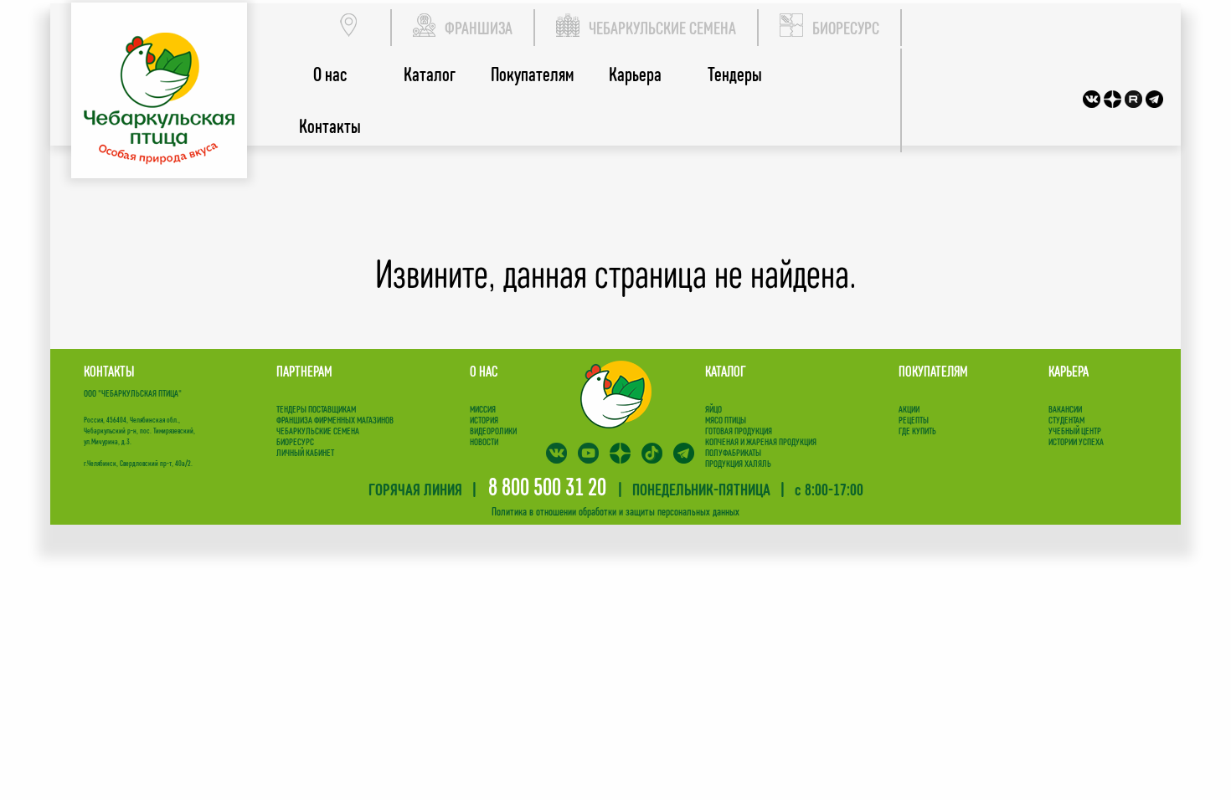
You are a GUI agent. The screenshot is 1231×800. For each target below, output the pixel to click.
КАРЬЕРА (1068, 371)
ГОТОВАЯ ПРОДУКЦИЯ (738, 430)
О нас (330, 74)
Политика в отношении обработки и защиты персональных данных (615, 511)
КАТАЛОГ (725, 371)
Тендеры (735, 74)
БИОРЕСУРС (845, 27)
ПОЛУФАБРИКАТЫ (733, 452)
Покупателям (532, 74)
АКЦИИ (909, 409)
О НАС (483, 371)
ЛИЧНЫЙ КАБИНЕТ (305, 452)
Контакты (330, 126)
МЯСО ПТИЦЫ (725, 419)
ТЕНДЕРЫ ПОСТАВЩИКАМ (316, 409)
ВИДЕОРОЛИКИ (493, 430)
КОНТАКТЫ (109, 371)
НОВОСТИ (484, 441)
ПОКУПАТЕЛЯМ (933, 371)
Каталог (430, 74)
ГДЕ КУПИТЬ (917, 430)
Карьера (635, 74)
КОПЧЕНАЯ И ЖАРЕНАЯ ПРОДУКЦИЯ (760, 441)
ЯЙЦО (713, 409)
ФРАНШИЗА (478, 27)
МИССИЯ (483, 409)
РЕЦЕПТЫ (914, 419)
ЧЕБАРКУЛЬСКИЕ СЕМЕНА (662, 27)
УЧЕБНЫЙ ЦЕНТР (1074, 430)
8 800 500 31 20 (547, 486)
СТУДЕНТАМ (1066, 419)
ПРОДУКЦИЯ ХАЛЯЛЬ (738, 463)
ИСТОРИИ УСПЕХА (1076, 441)
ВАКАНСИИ (1065, 409)
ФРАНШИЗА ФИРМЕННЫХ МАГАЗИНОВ (335, 419)
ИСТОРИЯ (484, 419)
